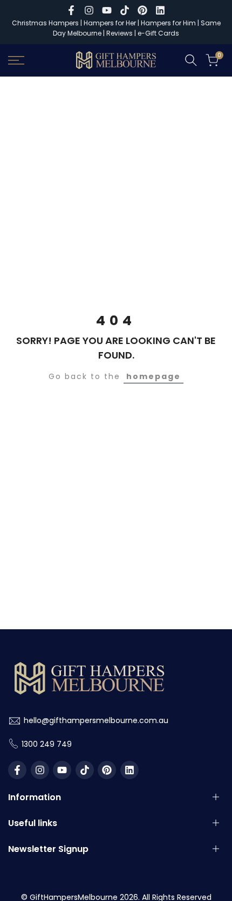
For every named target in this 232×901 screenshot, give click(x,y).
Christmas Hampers (45, 22)
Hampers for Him (168, 22)
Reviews (119, 33)
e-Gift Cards (158, 33)
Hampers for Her (110, 22)
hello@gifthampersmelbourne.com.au (96, 720)
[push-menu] (16, 60)
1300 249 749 (47, 744)
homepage (153, 376)
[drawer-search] (191, 60)
